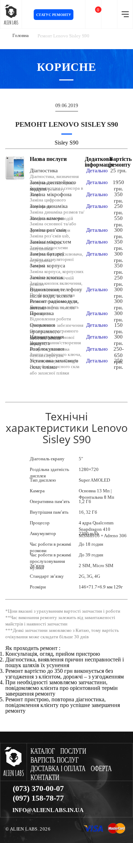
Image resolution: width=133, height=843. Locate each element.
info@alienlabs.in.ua (48, 810)
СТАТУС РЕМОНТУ (53, 15)
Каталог (43, 751)
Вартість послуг (55, 760)
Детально (97, 170)
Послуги (73, 751)
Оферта (101, 769)
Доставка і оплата (58, 769)
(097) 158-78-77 (38, 798)
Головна (20, 35)
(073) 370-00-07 (38, 788)
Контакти (45, 778)
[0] (93, 14)
